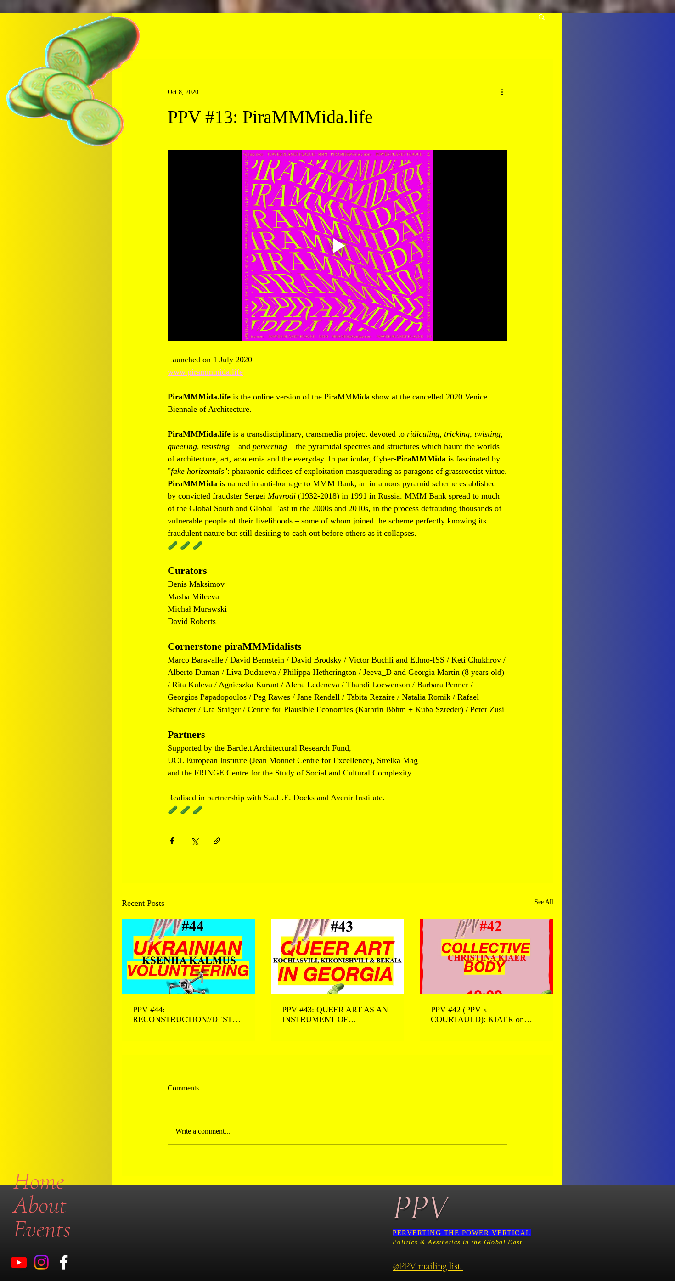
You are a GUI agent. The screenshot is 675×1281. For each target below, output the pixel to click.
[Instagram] (41, 1262)
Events (42, 1229)
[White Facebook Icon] (63, 1262)
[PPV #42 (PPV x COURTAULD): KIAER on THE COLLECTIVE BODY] (486, 956)
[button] (541, 16)
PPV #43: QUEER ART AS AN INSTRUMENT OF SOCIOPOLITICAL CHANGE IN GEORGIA (335, 1014)
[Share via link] (217, 841)
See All (543, 902)
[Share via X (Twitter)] (194, 841)
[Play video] (337, 245)
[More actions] (501, 91)
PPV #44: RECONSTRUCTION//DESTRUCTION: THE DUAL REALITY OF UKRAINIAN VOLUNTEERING (188, 1014)
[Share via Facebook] (172, 841)
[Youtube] (18, 1262)
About (40, 1205)
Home (38, 1181)
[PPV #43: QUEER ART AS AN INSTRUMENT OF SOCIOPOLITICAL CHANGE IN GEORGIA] (338, 956)
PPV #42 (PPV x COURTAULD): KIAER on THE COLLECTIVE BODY (478, 1014)
